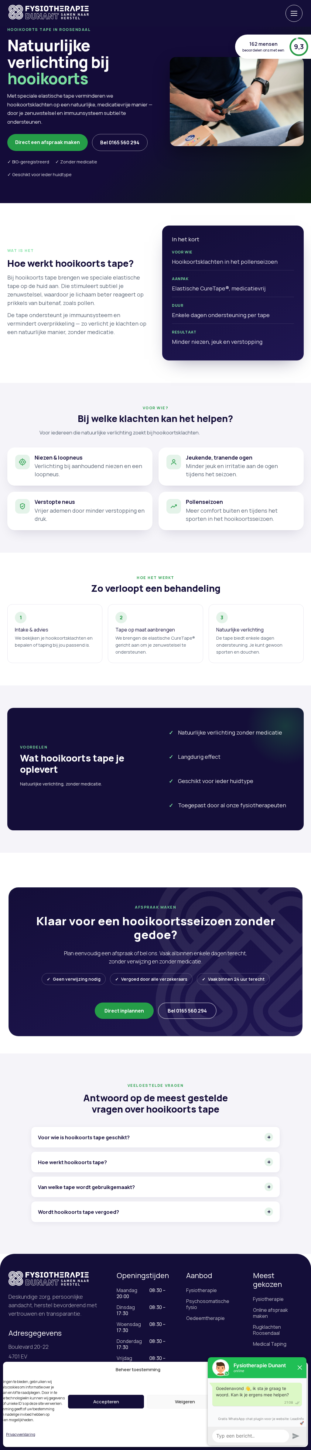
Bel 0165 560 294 (119, 142)
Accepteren (106, 1401)
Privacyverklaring (20, 1434)
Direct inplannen (124, 1010)
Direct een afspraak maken (47, 142)
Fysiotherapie (201, 1290)
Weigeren (185, 1401)
